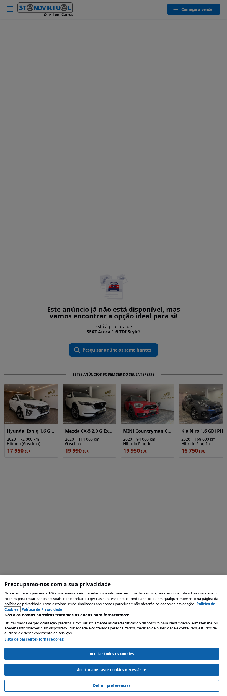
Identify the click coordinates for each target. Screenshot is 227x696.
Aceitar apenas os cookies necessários (111, 669)
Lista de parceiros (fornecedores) (34, 639)
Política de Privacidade (42, 609)
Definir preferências (111, 685)
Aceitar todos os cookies (112, 653)
